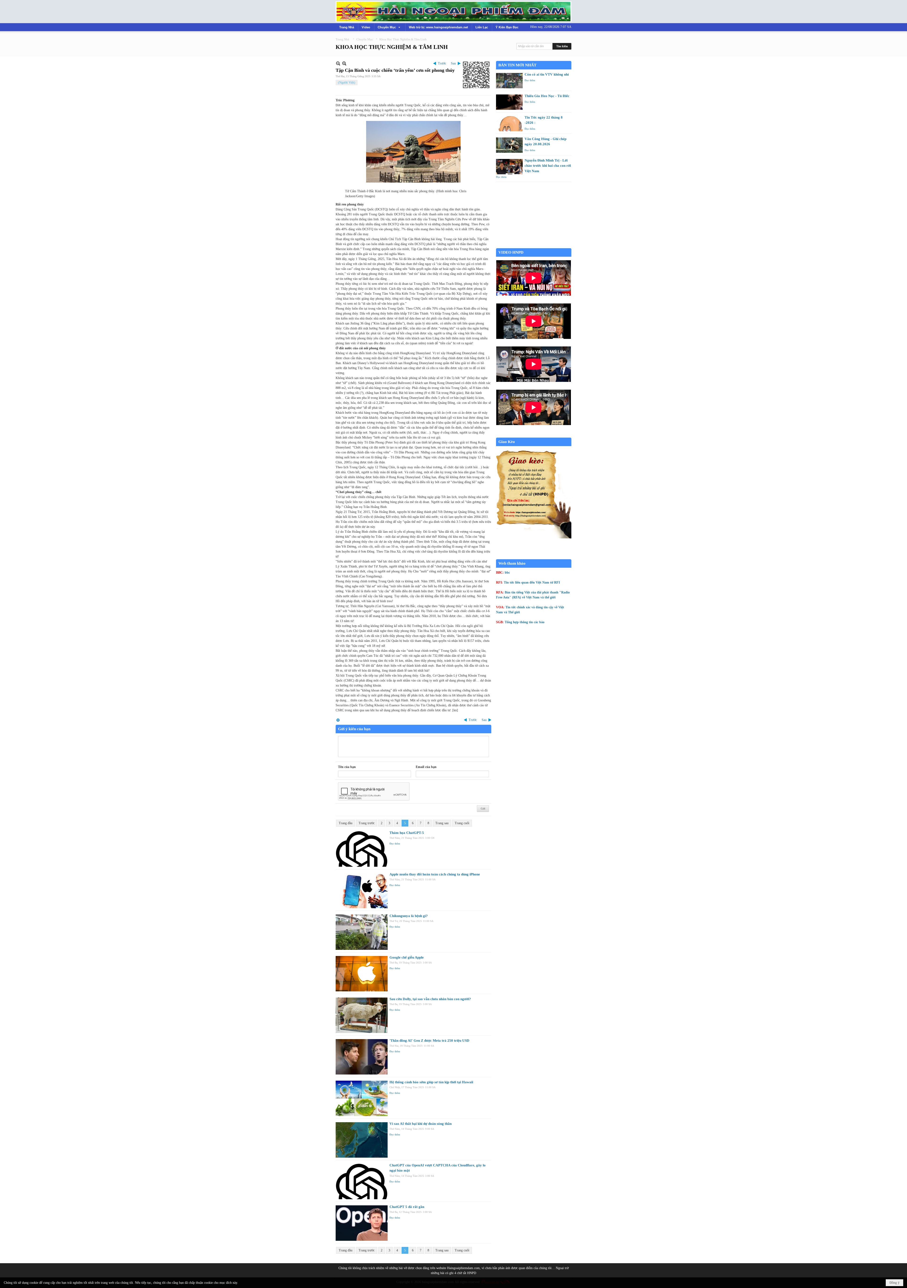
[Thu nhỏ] (338, 63)
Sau (453, 63)
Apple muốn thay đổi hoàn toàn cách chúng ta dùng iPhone (434, 874)
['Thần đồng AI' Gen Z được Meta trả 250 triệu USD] (362, 1057)
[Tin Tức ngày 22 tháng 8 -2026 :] (509, 123)
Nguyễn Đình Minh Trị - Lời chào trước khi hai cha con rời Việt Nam (548, 165)
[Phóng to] (344, 63)
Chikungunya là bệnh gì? (408, 916)
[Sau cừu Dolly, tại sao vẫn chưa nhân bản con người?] (362, 1015)
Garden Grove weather (533, 245)
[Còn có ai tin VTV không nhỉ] (509, 80)
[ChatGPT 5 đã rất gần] (362, 1223)
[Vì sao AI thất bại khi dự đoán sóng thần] (362, 1140)
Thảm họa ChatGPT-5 (406, 833)
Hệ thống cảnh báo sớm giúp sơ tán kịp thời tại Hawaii (431, 1082)
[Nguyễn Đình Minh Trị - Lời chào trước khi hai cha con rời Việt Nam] (509, 166)
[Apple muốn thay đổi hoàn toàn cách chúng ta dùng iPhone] (362, 890)
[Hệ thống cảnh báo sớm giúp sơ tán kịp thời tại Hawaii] (362, 1098)
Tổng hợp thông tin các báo (524, 622)
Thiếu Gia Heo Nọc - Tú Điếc (547, 96)
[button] (389, 27)
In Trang (338, 719)
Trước (442, 63)
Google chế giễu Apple (406, 957)
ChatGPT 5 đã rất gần (406, 1207)
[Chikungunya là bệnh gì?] (362, 932)
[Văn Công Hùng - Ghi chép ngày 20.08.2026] (509, 145)
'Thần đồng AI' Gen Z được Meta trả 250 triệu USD (429, 1040)
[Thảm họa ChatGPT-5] (362, 849)
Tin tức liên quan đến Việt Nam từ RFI (532, 582)
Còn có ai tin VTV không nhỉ (547, 74)
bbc (507, 572)
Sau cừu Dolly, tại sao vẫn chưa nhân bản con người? (430, 999)
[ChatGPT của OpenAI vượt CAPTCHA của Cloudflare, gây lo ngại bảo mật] (362, 1181)
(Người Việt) (346, 82)
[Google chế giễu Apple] (362, 973)
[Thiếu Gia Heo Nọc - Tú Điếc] (509, 102)
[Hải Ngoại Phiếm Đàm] (453, 11)
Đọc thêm (394, 843)
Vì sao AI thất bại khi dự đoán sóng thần (420, 1124)
